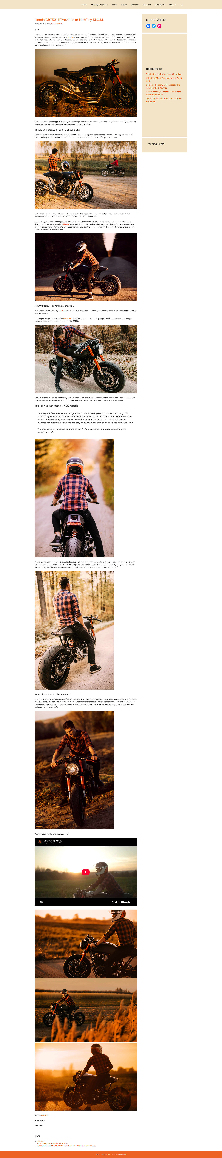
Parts (114, 4)
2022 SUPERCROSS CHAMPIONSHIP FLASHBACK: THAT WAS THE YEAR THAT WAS (66, 1146)
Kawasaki (67, 318)
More (171, 4)
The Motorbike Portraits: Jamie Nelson (164, 74)
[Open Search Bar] (182, 4)
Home (84, 4)
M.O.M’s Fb (46, 1115)
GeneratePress (122, 1154)
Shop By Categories (99, 4)
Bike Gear (147, 4)
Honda (70, 37)
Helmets (134, 4)
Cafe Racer (160, 4)
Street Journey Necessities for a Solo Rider (52, 1143)
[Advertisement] (164, 52)
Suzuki (62, 311)
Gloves (124, 4)
